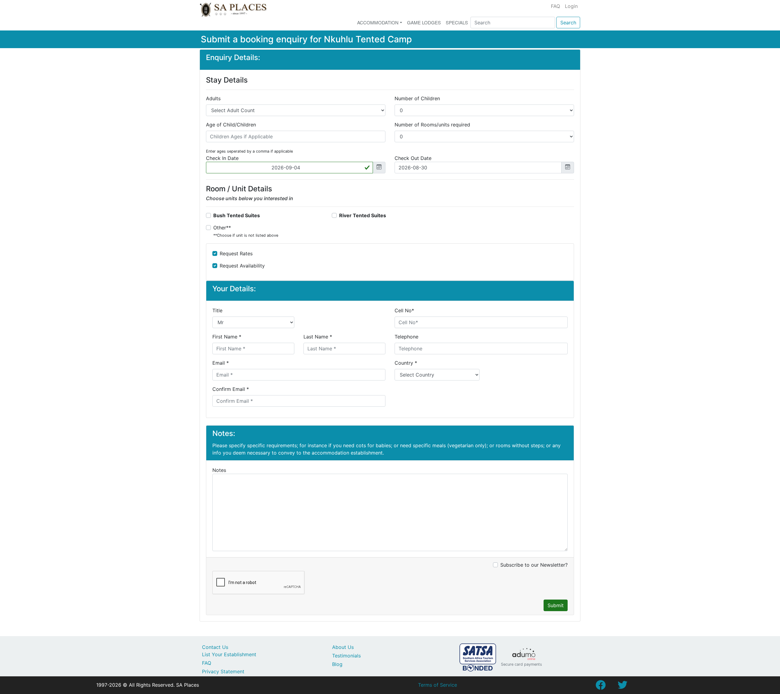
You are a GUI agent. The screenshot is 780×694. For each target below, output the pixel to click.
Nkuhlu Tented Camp (368, 39)
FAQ (555, 6)
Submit (556, 605)
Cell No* (404, 310)
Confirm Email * (230, 389)
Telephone (406, 337)
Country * (406, 363)
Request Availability (242, 266)
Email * (220, 363)
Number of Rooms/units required (432, 125)
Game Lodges (424, 22)
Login (571, 6)
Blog (337, 664)
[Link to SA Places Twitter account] (622, 687)
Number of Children (417, 98)
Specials (457, 22)
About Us (343, 647)
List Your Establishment (229, 654)
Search (568, 22)
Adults (213, 98)
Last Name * (317, 337)
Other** (245, 231)
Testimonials (346, 656)
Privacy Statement (223, 671)
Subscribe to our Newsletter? (534, 565)
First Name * (226, 337)
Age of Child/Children (231, 125)
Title (217, 310)
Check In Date (222, 158)
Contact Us (215, 647)
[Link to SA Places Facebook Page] (600, 687)
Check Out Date (413, 158)
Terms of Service (437, 685)
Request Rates (236, 253)
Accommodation (378, 22)
